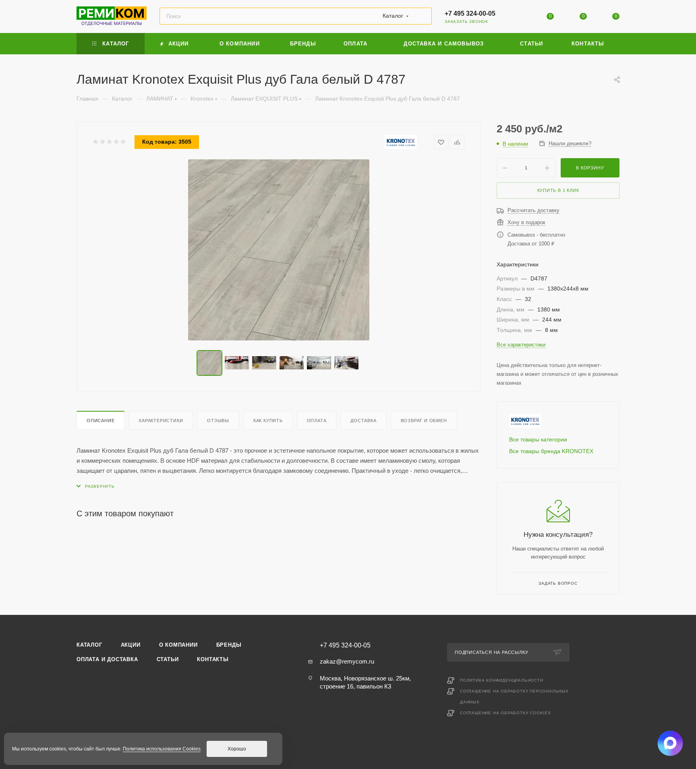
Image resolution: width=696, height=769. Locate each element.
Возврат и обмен (424, 420)
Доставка (363, 420)
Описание (100, 420)
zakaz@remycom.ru (347, 661)
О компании (178, 645)
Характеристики (161, 420)
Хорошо (237, 749)
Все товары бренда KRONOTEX (551, 451)
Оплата (317, 420)
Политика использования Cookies (162, 749)
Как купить (268, 420)
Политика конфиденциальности (501, 680)
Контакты (212, 659)
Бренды (229, 645)
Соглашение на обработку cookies (505, 713)
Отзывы (218, 420)
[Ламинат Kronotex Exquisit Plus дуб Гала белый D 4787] (278, 249)
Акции (131, 645)
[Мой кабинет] (517, 18)
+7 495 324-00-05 (470, 13)
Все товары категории (538, 439)
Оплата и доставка (107, 659)
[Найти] (422, 16)
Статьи (168, 659)
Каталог (89, 645)
